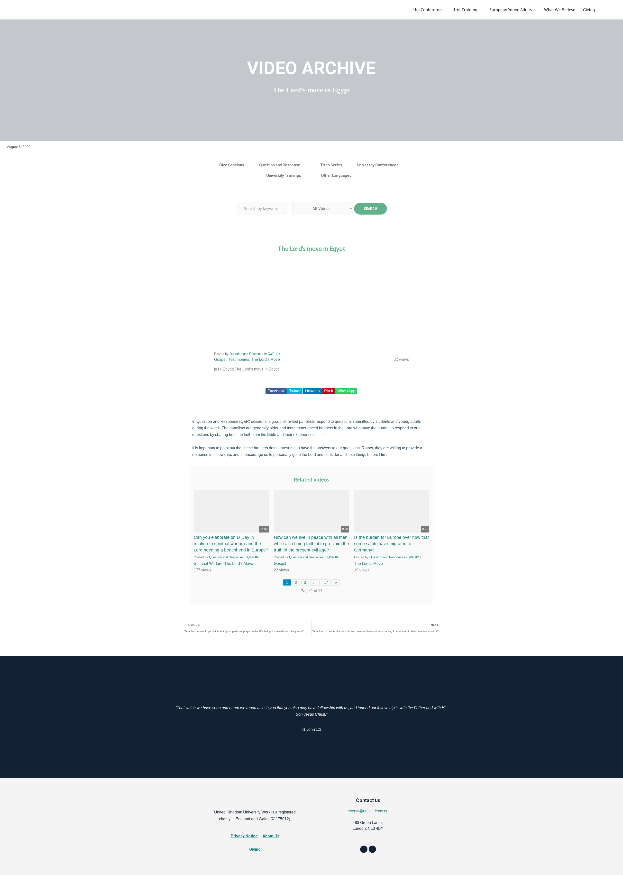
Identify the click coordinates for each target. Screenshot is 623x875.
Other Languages (336, 175)
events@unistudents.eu (368, 811)
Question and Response (279, 165)
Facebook (276, 391)
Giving (589, 9)
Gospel (220, 359)
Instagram (611, 10)
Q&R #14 (274, 354)
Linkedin (312, 391)
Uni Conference (427, 9)
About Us (271, 836)
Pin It (328, 391)
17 (326, 582)
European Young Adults (510, 9)
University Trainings (283, 175)
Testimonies (239, 359)
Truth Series (331, 165)
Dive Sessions (231, 165)
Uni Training (465, 9)
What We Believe (559, 9)
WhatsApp (346, 391)
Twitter (295, 391)
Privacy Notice (244, 836)
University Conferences (377, 165)
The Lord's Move (265, 359)
